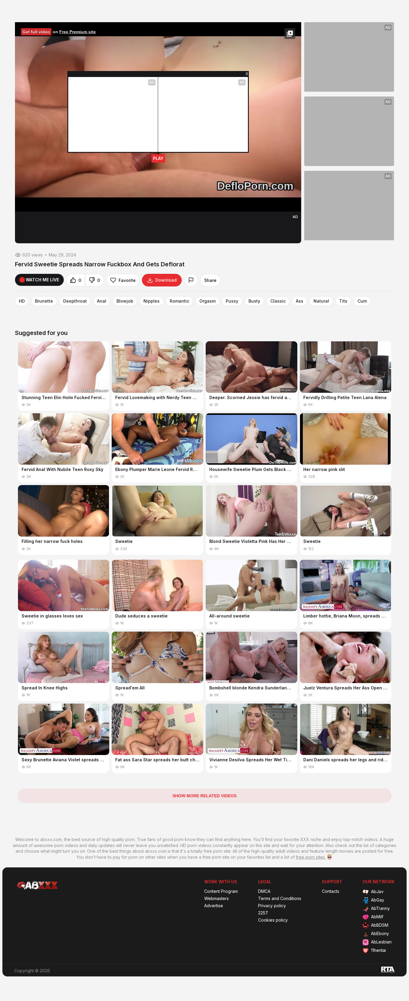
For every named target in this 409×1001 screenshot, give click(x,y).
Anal (101, 301)
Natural (321, 301)
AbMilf (377, 916)
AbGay (377, 899)
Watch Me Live (42, 279)
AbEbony (380, 933)
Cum (362, 301)
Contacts (330, 891)
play (158, 158)
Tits (343, 301)
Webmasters (216, 898)
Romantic (179, 301)
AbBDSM (379, 925)
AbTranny (380, 908)
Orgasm (207, 301)
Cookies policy (273, 920)
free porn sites (311, 857)
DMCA (264, 891)
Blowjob (124, 301)
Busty (254, 301)
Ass (299, 301)
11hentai (378, 950)
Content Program (221, 891)
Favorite (127, 280)
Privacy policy (272, 905)
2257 (263, 913)
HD (22, 301)
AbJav (377, 891)
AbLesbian (381, 941)
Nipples (151, 301)
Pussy (232, 301)
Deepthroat (75, 301)
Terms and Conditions (279, 898)
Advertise (213, 905)
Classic (278, 301)
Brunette (44, 301)
